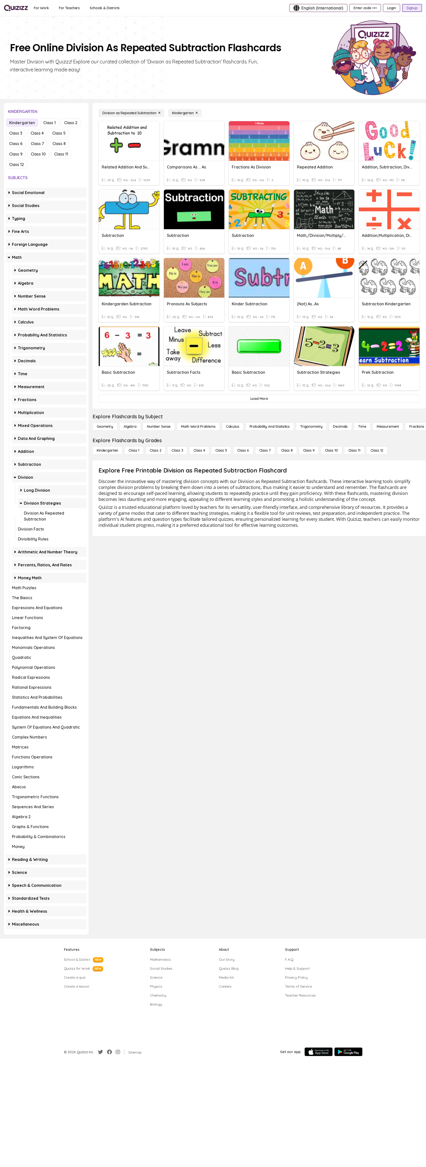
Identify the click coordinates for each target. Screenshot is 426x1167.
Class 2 (70, 122)
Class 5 (59, 133)
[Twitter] (100, 1052)
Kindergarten (22, 122)
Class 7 (37, 143)
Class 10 (38, 154)
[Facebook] (109, 1052)
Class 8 (59, 143)
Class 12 (16, 164)
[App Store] (318, 1052)
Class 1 (49, 122)
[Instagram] (118, 1052)
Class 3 (15, 133)
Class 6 (15, 143)
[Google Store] (348, 1052)
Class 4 (37, 133)
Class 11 (61, 154)
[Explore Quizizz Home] (16, 8)
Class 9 (15, 154)
